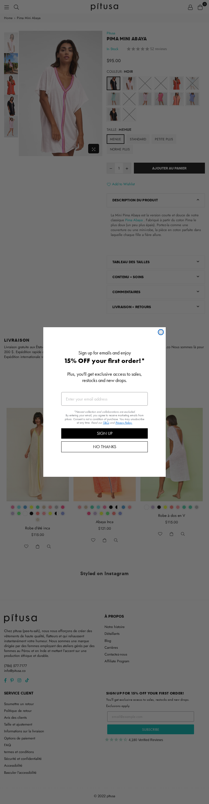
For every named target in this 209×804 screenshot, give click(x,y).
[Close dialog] (161, 332)
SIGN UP (104, 433)
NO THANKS (104, 447)
